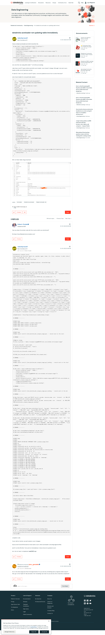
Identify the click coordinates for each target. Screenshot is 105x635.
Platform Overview (15, 598)
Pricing (12, 601)
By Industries (38, 598)
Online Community (27, 614)
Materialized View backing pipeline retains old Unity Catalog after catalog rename (83, 134)
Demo (12, 610)
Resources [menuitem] (48, 2)
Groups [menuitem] (54, 2)
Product (13, 595)
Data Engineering (28, 25)
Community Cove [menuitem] (62, 2)
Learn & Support (27, 595)
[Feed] (85, 603)
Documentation (27, 598)
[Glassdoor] (87, 603)
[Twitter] (90, 600)
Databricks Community (17, 3)
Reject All (34, 631)
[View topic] (78, 40)
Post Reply (65, 586)
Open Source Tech (15, 604)
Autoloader (19, 202)
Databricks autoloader (29, 202)
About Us (49, 598)
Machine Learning (81, 93)
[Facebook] (87, 600)
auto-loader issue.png (19, 206)
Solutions (37, 595)
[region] (26, 626)
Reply (67, 212)
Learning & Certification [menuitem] (30, 2)
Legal (24, 611)
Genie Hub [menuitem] (70, 2)
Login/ (91, 2)
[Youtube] (90, 603)
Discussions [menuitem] (41, 2)
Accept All (44, 631)
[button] (41, 179)
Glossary (25, 601)
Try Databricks (14, 607)
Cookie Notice (33, 626)
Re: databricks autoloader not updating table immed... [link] (47, 25)
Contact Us (50, 613)
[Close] (48, 621)
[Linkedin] (85, 600)
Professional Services (40, 601)
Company (49, 595)
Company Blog (50, 610)
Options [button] (91, 25)
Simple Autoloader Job (41, 202)
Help (82, 2)
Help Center (26, 609)
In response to (25, 250)
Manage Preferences (9, 631)
